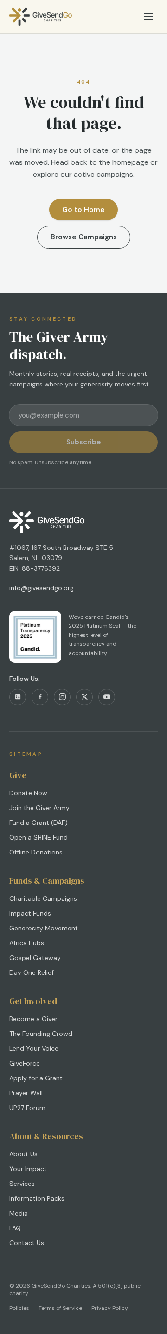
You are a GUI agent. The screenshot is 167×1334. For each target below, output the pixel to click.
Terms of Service (60, 1308)
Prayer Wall (26, 1093)
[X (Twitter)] (84, 697)
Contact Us (26, 1243)
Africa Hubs (26, 943)
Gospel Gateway (35, 958)
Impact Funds (30, 913)
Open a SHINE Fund (38, 837)
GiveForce (24, 1063)
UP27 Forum (27, 1107)
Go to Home (83, 209)
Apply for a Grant (36, 1078)
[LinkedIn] (17, 697)
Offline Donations (36, 852)
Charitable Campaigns (43, 898)
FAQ (15, 1228)
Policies (19, 1308)
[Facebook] (40, 697)
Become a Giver (33, 1019)
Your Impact (28, 1169)
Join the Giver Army (39, 808)
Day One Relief (31, 972)
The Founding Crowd (40, 1033)
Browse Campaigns (84, 237)
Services (22, 1183)
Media (18, 1213)
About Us (23, 1154)
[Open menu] (148, 16)
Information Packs (36, 1198)
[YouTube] (106, 697)
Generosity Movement (43, 928)
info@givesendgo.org (41, 588)
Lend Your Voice (33, 1048)
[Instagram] (62, 697)
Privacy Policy (109, 1308)
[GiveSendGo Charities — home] (40, 16)
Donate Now (28, 793)
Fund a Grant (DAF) (38, 822)
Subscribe (83, 442)
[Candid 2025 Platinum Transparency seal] (35, 637)
